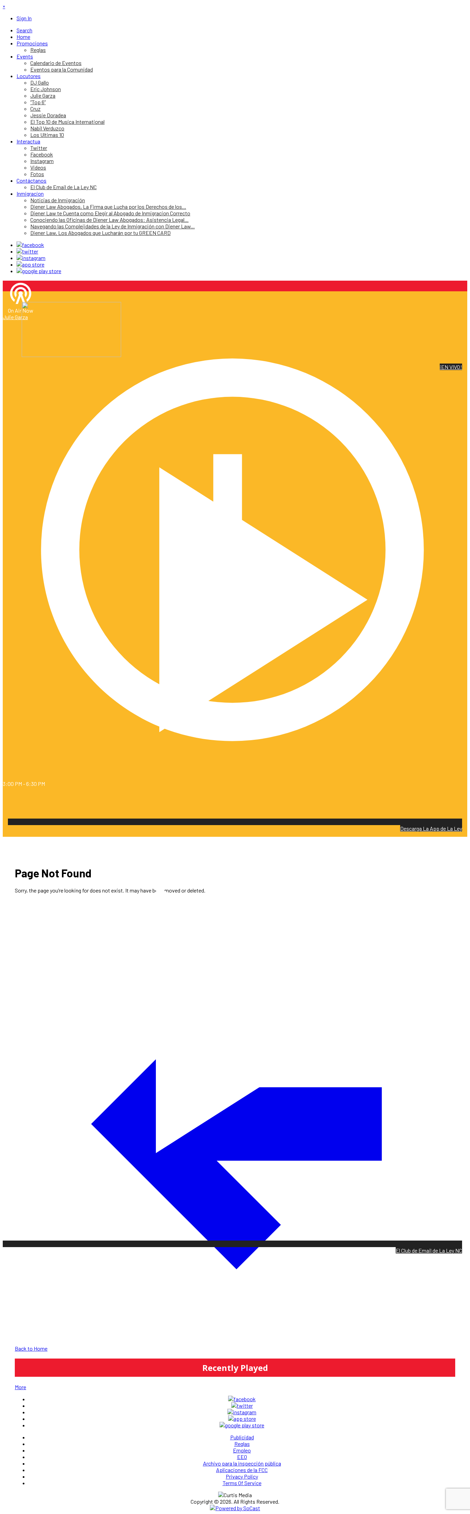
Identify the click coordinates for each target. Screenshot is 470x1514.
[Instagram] (31, 258)
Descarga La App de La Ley (431, 828)
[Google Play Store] (39, 271)
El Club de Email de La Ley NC (429, 1250)
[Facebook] (30, 244)
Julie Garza (15, 317)
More (20, 1387)
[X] (27, 251)
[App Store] (30, 264)
